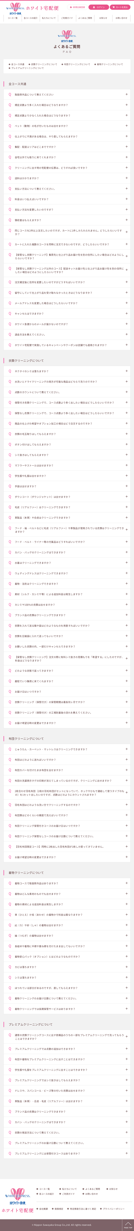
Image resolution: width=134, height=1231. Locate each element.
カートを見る (122, 7)
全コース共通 (17, 64)
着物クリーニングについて (110, 64)
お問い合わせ (121, 18)
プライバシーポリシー (114, 1209)
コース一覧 (44, 1189)
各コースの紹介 (31, 18)
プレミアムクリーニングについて (27, 68)
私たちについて (49, 18)
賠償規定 (59, 1209)
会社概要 (43, 1209)
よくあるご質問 (85, 18)
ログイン (101, 7)
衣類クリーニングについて (44, 64)
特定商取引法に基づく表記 (83, 1209)
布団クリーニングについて (77, 64)
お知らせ (103, 18)
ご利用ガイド (67, 18)
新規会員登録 (79, 7)
